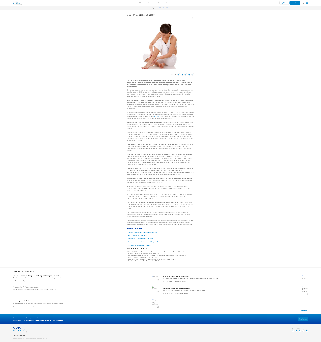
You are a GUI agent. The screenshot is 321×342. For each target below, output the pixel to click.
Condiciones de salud (152, 3)
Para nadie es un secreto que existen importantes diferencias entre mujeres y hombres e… (191, 278)
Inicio (140, 3)
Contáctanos (167, 3)
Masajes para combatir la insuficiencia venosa (142, 232)
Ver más (304, 310)
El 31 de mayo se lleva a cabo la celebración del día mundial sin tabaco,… (185, 290)
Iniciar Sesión (295, 3)
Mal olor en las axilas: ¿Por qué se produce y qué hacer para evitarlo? (36, 276)
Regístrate (284, 3)
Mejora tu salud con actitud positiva (139, 245)
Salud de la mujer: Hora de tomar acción (176, 276)
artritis (156, 116)
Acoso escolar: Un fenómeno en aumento (26, 287)
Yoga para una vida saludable (137, 235)
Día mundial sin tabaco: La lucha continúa (176, 288)
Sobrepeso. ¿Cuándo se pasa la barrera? (140, 239)
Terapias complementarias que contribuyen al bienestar (145, 242)
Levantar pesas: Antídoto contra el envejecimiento (30, 301)
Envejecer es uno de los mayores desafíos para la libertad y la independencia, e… (38, 303)
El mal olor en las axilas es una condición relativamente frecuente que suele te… (37, 278)
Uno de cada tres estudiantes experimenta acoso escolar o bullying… (34, 289)
